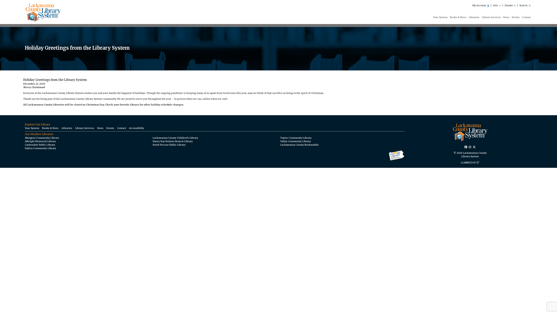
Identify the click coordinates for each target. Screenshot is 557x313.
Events (516, 17)
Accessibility (136, 128)
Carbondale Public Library (40, 144)
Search (523, 5)
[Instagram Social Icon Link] (470, 147)
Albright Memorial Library (40, 141)
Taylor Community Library (296, 137)
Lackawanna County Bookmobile (299, 144)
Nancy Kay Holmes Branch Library (173, 141)
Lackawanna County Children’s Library (175, 137)
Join (495, 5)
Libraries (474, 17)
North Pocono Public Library (169, 144)
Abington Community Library (42, 137)
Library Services (491, 17)
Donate (509, 5)
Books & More (458, 17)
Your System (440, 17)
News (506, 17)
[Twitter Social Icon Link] (474, 147)
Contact (526, 17)
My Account (479, 5)
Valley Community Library (295, 141)
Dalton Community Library (40, 148)
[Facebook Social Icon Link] (466, 147)
